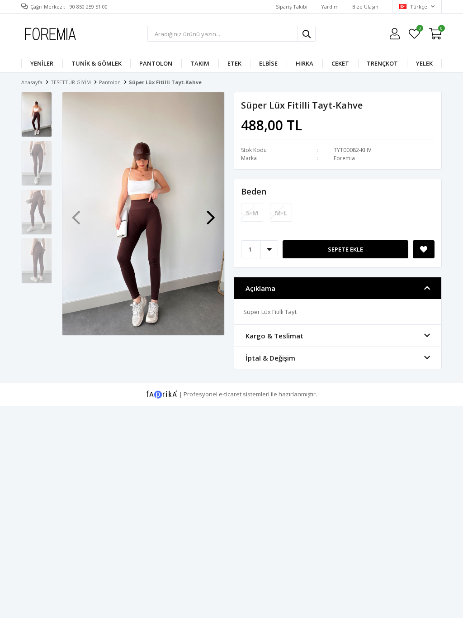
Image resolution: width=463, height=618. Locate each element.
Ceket (340, 63)
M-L (281, 212)
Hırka (304, 63)
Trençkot (382, 63)
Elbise (268, 63)
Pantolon (155, 63)
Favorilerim (419, 29)
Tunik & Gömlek (96, 63)
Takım (199, 63)
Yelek (424, 63)
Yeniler (41, 63)
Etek (234, 63)
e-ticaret (230, 394)
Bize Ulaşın (365, 6)
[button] (211, 213)
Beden (253, 191)
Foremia (344, 158)
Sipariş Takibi (291, 6)
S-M (252, 212)
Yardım (330, 6)
